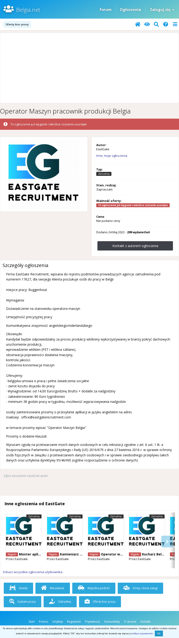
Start (32, 622)
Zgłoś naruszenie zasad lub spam (25, 476)
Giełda (23, 588)
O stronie (130, 622)
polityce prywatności (142, 633)
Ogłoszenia (130, 9)
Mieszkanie (56, 588)
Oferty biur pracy (103, 602)
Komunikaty (112, 622)
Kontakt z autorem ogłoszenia (135, 246)
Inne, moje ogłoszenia (111, 156)
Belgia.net (28, 9)
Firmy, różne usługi (145, 588)
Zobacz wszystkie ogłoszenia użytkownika (32, 572)
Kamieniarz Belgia (75, 554)
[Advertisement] (89, 67)
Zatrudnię (64, 602)
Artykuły (57, 622)
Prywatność (92, 622)
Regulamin (74, 622)
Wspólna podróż (98, 588)
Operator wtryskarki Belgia (124, 554)
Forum (106, 9)
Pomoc (43, 622)
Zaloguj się (161, 9)
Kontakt (146, 622)
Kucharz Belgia (154, 554)
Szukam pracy (26, 602)
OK (159, 633)
